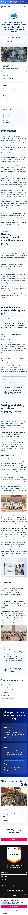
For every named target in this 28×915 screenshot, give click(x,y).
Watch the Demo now (15, 2)
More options (4, 913)
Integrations (4, 879)
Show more (23, 903)
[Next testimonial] (22, 784)
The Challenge (7, 115)
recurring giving (19, 458)
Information (4, 872)
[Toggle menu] (24, 6)
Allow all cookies (14, 906)
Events (24, 432)
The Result (6, 120)
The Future (6, 122)
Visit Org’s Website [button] (15, 37)
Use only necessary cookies (14, 910)
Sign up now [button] (14, 839)
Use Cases (4, 876)
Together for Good (11, 425)
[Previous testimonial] (25, 784)
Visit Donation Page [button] (15, 41)
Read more (5, 820)
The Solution (6, 117)
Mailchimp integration (11, 358)
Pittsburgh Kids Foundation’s (8, 136)
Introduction (6, 113)
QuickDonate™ (9, 353)
